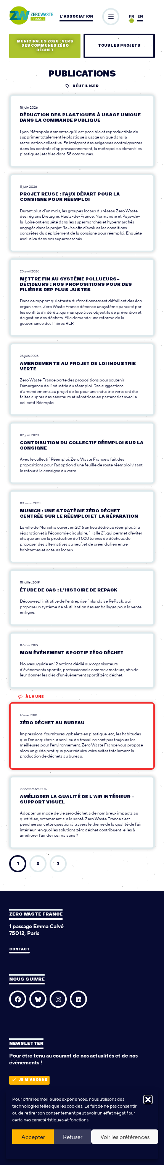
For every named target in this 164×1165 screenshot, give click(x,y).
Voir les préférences (125, 1137)
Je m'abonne (33, 1080)
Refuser (72, 1137)
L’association (76, 17)
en (140, 17)
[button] (148, 1099)
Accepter (33, 1137)
